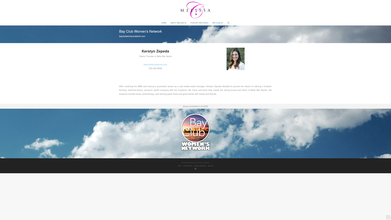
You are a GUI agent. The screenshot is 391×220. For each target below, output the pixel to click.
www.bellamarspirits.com (155, 64)
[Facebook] (195, 169)
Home (179, 165)
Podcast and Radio (200, 165)
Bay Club (210, 165)
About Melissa (187, 165)
